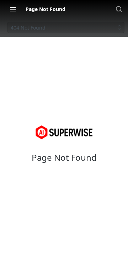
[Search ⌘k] (118, 9)
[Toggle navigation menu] (12, 9)
